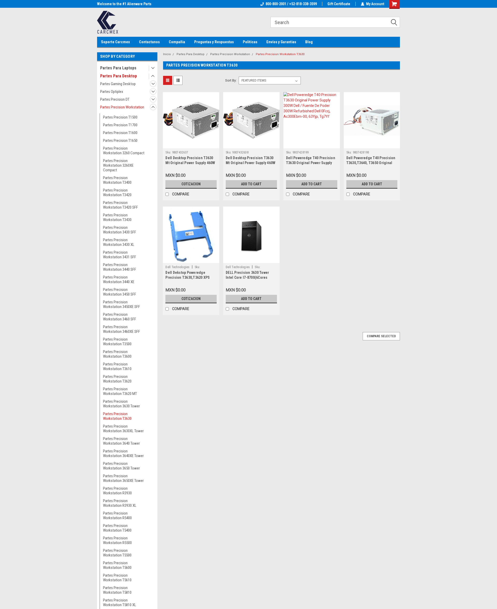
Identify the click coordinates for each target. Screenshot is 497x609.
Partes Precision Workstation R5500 (117, 540)
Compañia (177, 42)
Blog (309, 42)
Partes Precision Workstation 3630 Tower (121, 403)
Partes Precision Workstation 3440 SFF (119, 267)
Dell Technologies (177, 267)
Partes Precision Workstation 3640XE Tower (123, 453)
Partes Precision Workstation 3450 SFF (119, 292)
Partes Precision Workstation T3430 (117, 217)
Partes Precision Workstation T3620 (117, 379)
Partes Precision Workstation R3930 (117, 490)
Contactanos (149, 42)
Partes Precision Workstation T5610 (117, 577)
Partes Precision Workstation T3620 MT (120, 391)
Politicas (250, 42)
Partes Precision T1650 (120, 140)
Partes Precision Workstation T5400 (117, 528)
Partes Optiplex (111, 91)
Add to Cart (251, 184)
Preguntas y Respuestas (214, 42)
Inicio (167, 54)
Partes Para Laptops (118, 67)
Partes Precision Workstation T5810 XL (119, 602)
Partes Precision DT (114, 99)
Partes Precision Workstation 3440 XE (118, 279)
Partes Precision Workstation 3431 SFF (119, 254)
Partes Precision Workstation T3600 (117, 354)
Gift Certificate (338, 4)
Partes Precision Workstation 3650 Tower (121, 466)
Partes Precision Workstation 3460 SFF (119, 316)
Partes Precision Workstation (122, 107)
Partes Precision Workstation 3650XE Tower (123, 478)
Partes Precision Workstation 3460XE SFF (121, 329)
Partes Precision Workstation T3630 (117, 416)
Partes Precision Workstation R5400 (117, 515)
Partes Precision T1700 (120, 125)
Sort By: (231, 80)
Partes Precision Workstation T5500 (117, 552)
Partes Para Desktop (118, 76)
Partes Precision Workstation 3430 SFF (119, 229)
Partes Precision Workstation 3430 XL (118, 242)
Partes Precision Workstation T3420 (117, 192)
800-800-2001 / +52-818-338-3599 (291, 4)
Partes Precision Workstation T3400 (117, 180)
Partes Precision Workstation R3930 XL (119, 503)
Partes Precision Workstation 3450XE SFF (121, 304)
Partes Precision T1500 (120, 117)
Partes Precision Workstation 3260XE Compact (118, 165)
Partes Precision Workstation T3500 (117, 341)
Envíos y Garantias (281, 42)
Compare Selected (381, 336)
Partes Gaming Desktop (118, 84)
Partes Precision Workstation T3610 (117, 366)
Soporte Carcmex (115, 42)
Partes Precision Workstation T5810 (117, 590)
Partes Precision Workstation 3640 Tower (121, 441)
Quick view (191, 144)
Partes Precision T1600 (120, 132)
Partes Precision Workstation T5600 (117, 565)
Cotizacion (191, 184)
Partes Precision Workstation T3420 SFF (120, 205)
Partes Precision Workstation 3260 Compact (123, 150)
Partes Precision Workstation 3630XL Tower (123, 428)
